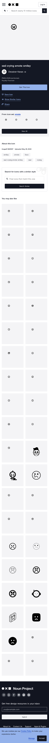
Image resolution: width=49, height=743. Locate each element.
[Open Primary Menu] (3, 4)
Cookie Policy (26, 731)
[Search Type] (6, 10)
